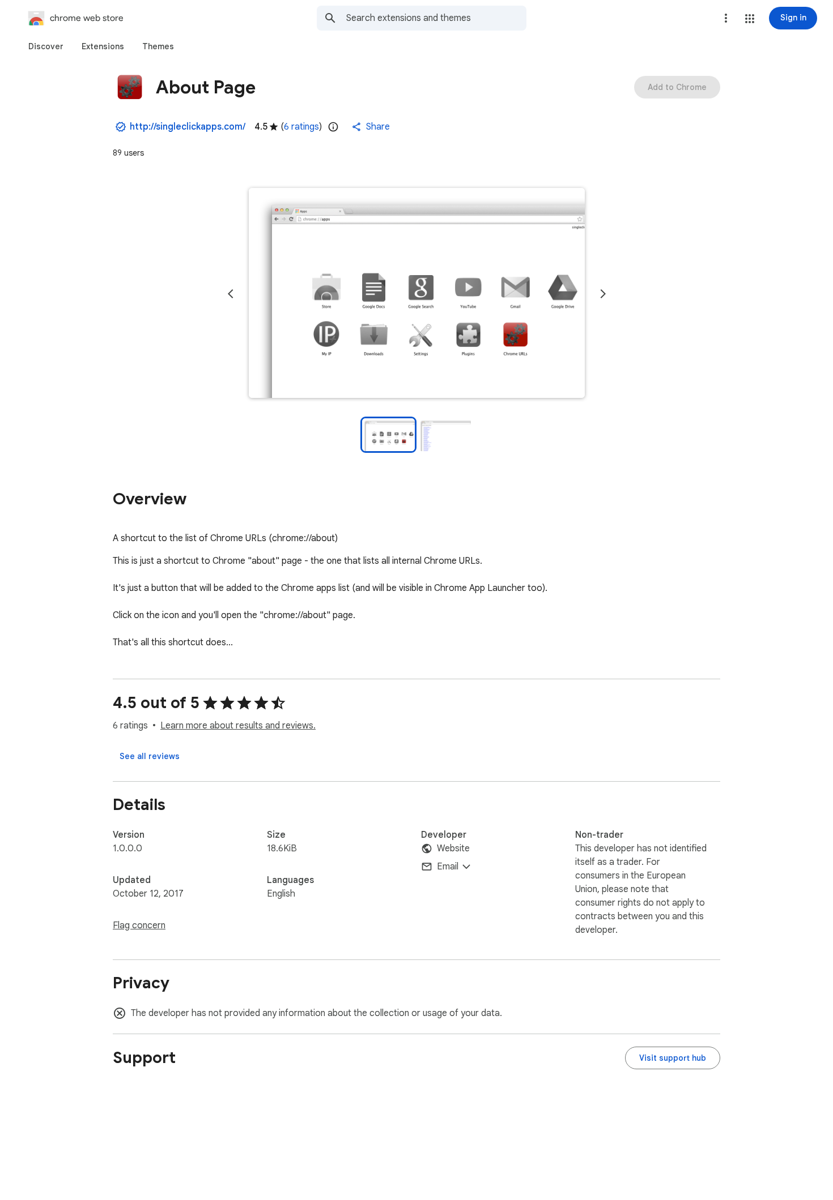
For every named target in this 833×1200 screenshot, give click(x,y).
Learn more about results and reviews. (238, 725)
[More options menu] (726, 18)
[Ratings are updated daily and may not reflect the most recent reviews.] (333, 126)
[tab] (46, 46)
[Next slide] (603, 293)
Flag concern (139, 925)
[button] (749, 18)
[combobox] (436, 18)
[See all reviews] (149, 756)
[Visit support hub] (672, 1058)
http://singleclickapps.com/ (187, 126)
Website (453, 848)
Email (447, 866)
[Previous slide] (230, 293)
